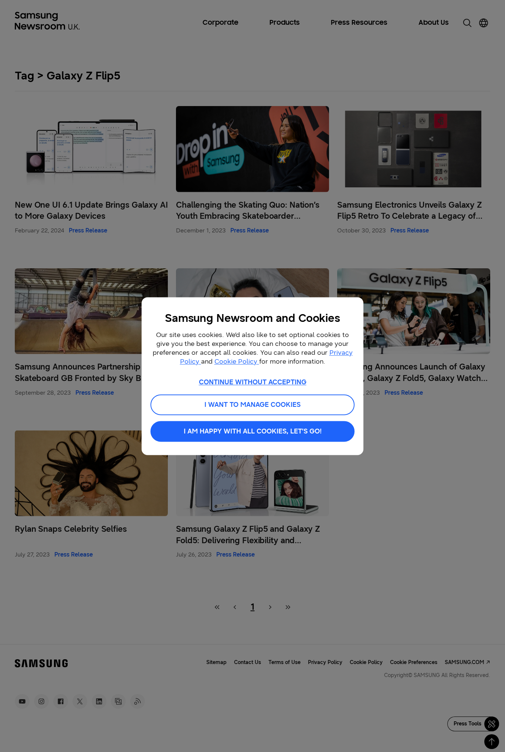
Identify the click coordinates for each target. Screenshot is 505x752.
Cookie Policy (236, 361)
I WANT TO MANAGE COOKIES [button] (252, 405)
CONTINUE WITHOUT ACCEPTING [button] (252, 382)
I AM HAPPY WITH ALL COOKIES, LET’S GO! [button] (253, 431)
